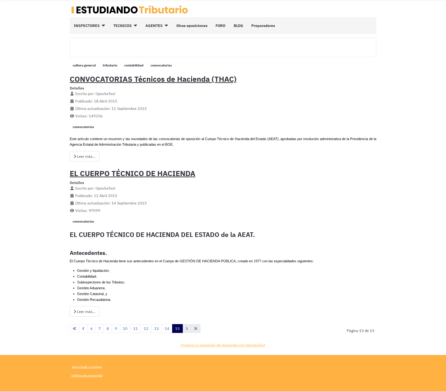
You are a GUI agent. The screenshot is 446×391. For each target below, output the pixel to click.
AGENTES (154, 25)
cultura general (84, 65)
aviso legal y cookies (87, 367)
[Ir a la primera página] (74, 328)
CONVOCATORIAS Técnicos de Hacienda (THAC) (153, 79)
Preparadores (263, 25)
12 (146, 328)
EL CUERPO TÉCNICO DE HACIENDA (132, 173)
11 (135, 328)
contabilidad (134, 65)
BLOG (238, 25)
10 (125, 328)
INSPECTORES (87, 25)
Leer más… (85, 156)
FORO (220, 25)
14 (167, 328)
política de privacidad (86, 375)
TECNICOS (122, 25)
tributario (110, 65)
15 (177, 328)
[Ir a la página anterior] (83, 328)
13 (156, 328)
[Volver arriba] (437, 382)
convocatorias (161, 65)
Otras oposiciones (191, 25)
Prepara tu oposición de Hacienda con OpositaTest (223, 345)
